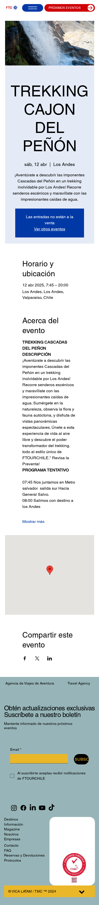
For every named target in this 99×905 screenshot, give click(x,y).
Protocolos (12, 860)
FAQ (7, 850)
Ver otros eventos (49, 229)
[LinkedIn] (33, 808)
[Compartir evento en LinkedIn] (49, 658)
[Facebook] (23, 808)
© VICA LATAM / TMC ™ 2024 (32, 891)
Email (15, 749)
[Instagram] (14, 808)
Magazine (12, 829)
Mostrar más (33, 521)
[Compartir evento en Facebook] (24, 658)
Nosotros (11, 834)
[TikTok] (51, 808)
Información (13, 824)
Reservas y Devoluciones (24, 855)
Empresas (12, 839)
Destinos (11, 819)
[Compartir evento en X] (37, 658)
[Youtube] (42, 808)
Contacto (11, 845)
